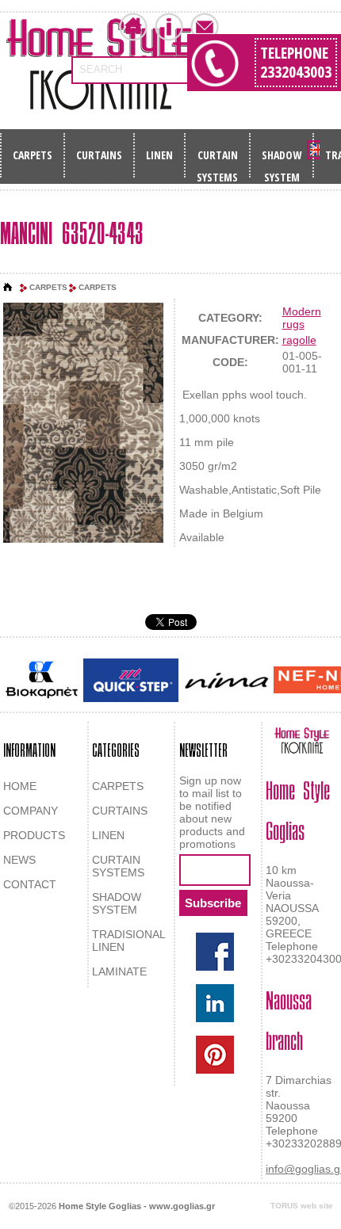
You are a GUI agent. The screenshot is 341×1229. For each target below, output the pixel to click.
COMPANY (30, 810)
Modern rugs (301, 317)
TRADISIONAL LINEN (128, 940)
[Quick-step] (130, 680)
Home (133, 27)
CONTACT (29, 884)
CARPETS (32, 154)
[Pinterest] (215, 1055)
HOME (19, 786)
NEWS (19, 859)
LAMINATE (119, 971)
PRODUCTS (34, 835)
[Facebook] (215, 952)
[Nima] (226, 680)
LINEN (159, 154)
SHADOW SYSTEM (281, 159)
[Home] (8, 288)
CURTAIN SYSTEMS (217, 159)
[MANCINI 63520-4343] (83, 424)
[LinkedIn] (215, 1003)
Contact (204, 27)
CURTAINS (99, 154)
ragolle (299, 340)
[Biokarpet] (41, 680)
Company (169, 27)
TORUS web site (301, 1205)
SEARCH (100, 69)
